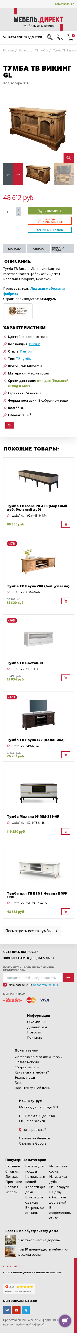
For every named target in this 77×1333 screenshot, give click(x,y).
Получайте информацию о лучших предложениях (28, 968)
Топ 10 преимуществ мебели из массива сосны (43, 1252)
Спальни (12, 1171)
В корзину (52, 211)
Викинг (34, 344)
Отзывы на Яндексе (34, 1138)
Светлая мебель (11, 1189)
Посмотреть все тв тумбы (29, 930)
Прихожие (13, 1181)
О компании (36, 1021)
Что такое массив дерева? (39, 1240)
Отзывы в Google (32, 1143)
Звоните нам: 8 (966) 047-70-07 (28, 958)
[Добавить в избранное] (9, 425)
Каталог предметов (25, 37)
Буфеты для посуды (34, 1168)
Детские (12, 1176)
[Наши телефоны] (60, 37)
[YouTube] (16, 1310)
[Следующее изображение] (67, 128)
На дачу (55, 1192)
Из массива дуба (58, 1179)
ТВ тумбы (23, 358)
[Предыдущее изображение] (9, 128)
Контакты (35, 1037)
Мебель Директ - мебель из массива (37, 1272)
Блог (18, 1082)
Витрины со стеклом (34, 1210)
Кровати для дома (35, 1189)
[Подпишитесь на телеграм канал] (26, 1310)
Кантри (26, 351)
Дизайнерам (37, 1027)
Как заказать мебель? (32, 1072)
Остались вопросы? (20, 951)
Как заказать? (64, 3)
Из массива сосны (58, 1168)
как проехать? (34, 1129)
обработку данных (45, 985)
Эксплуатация (25, 1077)
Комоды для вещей (35, 1179)
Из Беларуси (59, 1186)
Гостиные (12, 1166)
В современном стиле (60, 1212)
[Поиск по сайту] (50, 37)
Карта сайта (11, 1266)
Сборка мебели (27, 1067)
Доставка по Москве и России (38, 1056)
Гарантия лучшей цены (32, 1087)
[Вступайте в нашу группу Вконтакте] (7, 1310)
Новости (34, 1032)
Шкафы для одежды (34, 1199)
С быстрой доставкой (57, 1199)
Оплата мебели (27, 1062)
